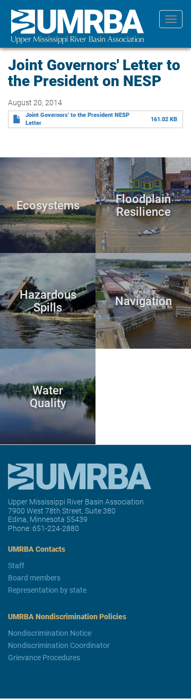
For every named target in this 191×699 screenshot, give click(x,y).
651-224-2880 (55, 528)
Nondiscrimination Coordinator (59, 645)
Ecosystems (48, 205)
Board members (34, 578)
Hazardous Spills (48, 301)
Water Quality (48, 396)
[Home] (73, 27)
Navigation (143, 300)
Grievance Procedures (44, 657)
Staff (16, 565)
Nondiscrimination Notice (49, 633)
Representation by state (47, 590)
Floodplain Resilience (143, 205)
